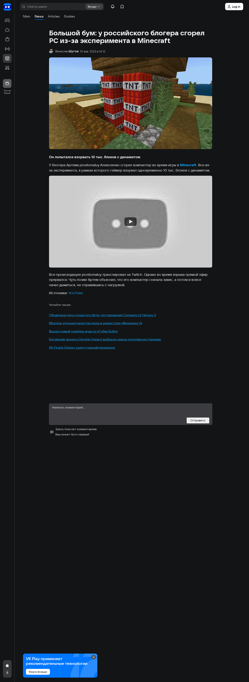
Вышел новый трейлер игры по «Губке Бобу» (83, 331)
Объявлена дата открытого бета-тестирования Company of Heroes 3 (102, 315)
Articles (54, 16)
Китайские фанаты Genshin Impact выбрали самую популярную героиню (105, 339)
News (39, 16)
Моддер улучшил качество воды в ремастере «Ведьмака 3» (95, 323)
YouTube (76, 293)
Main (26, 16)
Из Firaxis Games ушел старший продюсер (82, 347)
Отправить (197, 420)
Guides (69, 16)
